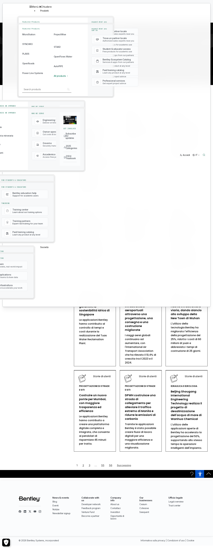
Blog (54, 501)
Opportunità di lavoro (117, 517)
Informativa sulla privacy (153, 540)
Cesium (143, 504)
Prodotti (44, 10)
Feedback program (90, 508)
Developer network (90, 504)
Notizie (55, 509)
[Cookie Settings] (6, 542)
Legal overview (176, 501)
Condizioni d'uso (176, 540)
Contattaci (115, 508)
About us (114, 504)
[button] (82, 7)
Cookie (190, 540)
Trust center (174, 505)
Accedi (186, 155)
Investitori (115, 512)
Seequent (144, 512)
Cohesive (144, 508)
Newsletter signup (61, 513)
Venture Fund (87, 512)
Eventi (55, 505)
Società (44, 247)
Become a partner (90, 515)
